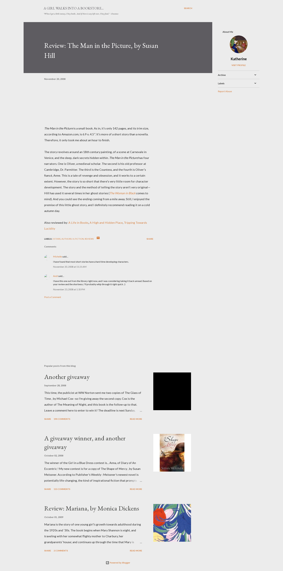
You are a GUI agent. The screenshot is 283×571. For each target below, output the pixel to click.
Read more (136, 419)
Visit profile (239, 65)
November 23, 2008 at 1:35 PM (69, 289)
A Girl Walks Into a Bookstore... (74, 8)
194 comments (62, 419)
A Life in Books (78, 222)
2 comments (61, 550)
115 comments (62, 489)
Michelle (57, 256)
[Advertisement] (94, 327)
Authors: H (67, 239)
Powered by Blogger (119, 562)
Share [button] (150, 239)
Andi (55, 276)
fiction (79, 239)
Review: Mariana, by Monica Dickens (91, 508)
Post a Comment (52, 297)
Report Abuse (225, 91)
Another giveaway (67, 376)
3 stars (56, 239)
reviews (89, 239)
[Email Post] (98, 239)
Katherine (239, 59)
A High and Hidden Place (106, 222)
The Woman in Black (122, 193)
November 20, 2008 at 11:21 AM (70, 266)
